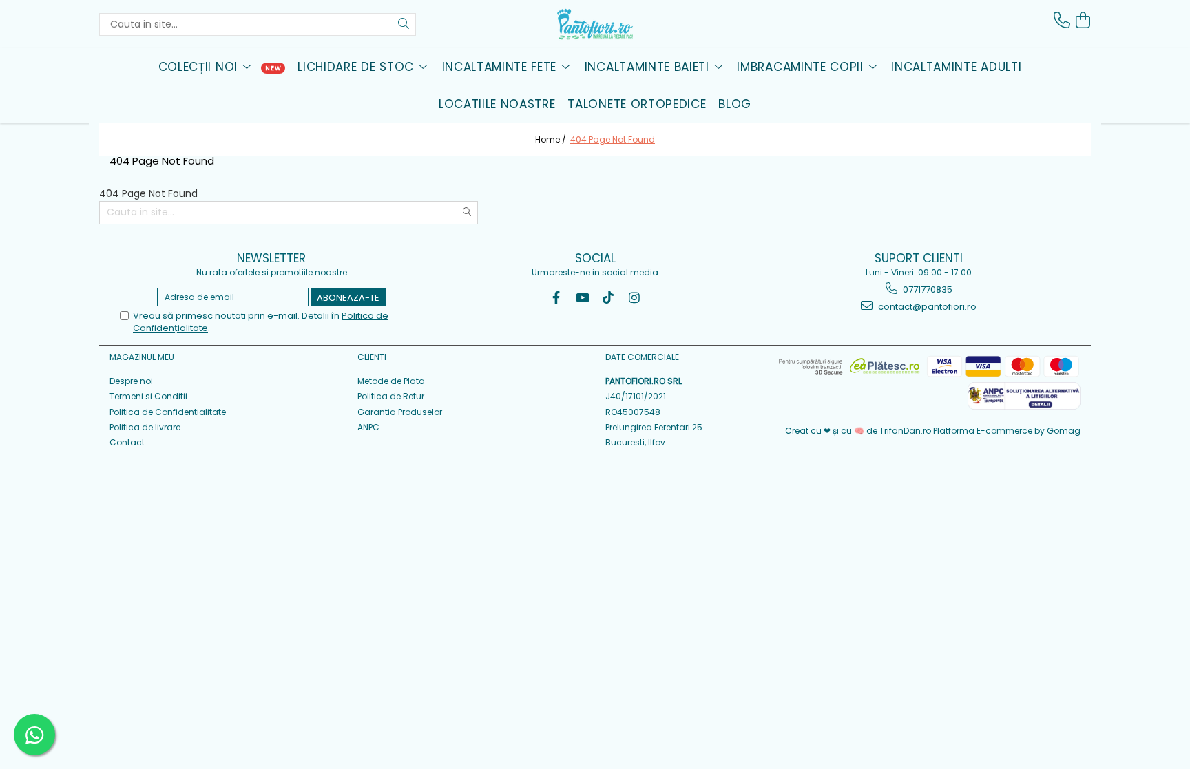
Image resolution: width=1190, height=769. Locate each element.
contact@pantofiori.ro (926, 306)
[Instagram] (635, 298)
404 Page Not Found (612, 139)
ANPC (368, 427)
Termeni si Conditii (148, 396)
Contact (127, 442)
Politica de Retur (390, 396)
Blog (734, 104)
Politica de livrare (144, 427)
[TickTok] (608, 298)
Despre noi (131, 381)
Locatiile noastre (497, 104)
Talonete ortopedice (636, 104)
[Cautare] (403, 24)
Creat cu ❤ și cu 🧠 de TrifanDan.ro (859, 430)
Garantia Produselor (399, 412)
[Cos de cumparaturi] (1082, 20)
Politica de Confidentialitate (167, 412)
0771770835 (926, 289)
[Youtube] (582, 298)
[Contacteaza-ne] (1062, 20)
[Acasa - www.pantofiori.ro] (595, 24)
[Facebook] (556, 298)
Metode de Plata (391, 381)
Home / (551, 139)
